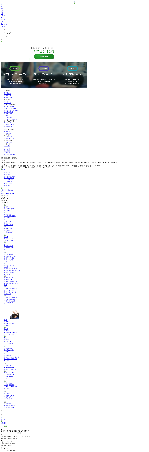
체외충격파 (7, 133)
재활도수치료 (8, 126)
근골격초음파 (8, 137)
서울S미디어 (8, 97)
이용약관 (7, 152)
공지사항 (7, 146)
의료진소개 (7, 95)
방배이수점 (7, 103)
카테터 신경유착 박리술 (11, 110)
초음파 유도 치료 (9, 138)
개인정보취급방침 (9, 154)
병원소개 (7, 149)
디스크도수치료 (9, 124)
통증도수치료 (8, 123)
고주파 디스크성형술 (10, 119)
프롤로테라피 (8, 131)
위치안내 (7, 151)
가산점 (6, 101)
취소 (2, 434)
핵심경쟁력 (7, 94)
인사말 (6, 92)
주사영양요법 (8, 142)
